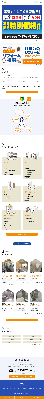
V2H (5, 223)
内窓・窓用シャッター (29, 196)
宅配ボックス (6, 229)
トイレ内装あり (8, 198)
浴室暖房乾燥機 (28, 172)
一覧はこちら (38, 40)
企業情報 (22, 393)
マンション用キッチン (29, 218)
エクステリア (6, 227)
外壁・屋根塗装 (7, 218)
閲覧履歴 (36, 2)
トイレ (5, 194)
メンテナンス (27, 198)
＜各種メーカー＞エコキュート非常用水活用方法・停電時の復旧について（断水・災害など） (21, 82)
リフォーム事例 (16, 388)
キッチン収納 (6, 166)
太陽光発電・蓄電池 (8, 220)
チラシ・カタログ (23, 388)
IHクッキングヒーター (8, 172)
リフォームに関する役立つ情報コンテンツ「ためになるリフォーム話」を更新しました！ (20, 77)
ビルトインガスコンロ (8, 174)
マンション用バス (28, 220)
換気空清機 (27, 200)
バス (26, 166)
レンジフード (6, 168)
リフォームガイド (22, 103)
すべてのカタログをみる (35, 344)
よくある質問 (38, 388)
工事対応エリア (30, 388)
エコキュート (27, 176)
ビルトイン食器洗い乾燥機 (9, 170)
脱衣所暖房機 (28, 174)
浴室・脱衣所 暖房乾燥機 (30, 170)
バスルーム (27, 165)
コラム (34, 388)
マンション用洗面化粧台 (30, 221)
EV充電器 (6, 221)
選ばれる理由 (5, 388)
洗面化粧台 (27, 168)
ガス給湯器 (27, 178)
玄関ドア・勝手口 (7, 225)
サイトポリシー (27, 393)
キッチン (6, 165)
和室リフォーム (28, 194)
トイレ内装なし (8, 196)
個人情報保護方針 (17, 393)
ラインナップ (11, 388)
